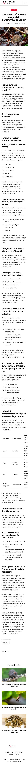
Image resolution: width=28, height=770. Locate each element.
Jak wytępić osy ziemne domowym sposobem (14, 731)
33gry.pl (17, 759)
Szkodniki (14, 9)
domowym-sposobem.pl (14, 761)
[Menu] (24, 2)
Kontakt (7, 752)
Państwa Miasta (14, 754)
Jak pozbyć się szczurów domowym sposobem (14, 685)
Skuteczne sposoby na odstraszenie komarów (14, 708)
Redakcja (9, 23)
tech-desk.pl (10, 759)
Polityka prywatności (17, 752)
